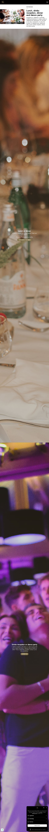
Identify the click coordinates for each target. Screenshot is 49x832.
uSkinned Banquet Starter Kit (2, 2)
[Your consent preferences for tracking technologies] (2, 830)
